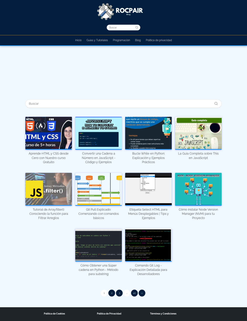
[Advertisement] (123, 73)
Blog (138, 40)
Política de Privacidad (109, 313)
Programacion (121, 40)
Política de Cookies (54, 313)
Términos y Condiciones (163, 313)
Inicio (78, 40)
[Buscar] (136, 27)
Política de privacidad (159, 40)
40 (134, 293)
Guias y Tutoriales (97, 40)
